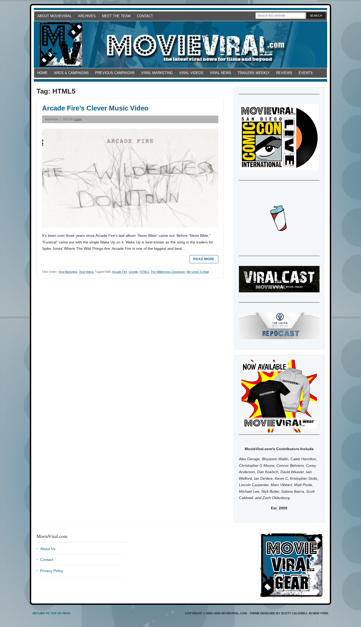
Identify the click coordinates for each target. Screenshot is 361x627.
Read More (203, 259)
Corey (78, 119)
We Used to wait (198, 271)
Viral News (220, 73)
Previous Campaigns (115, 73)
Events (306, 73)
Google (133, 271)
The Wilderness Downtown (168, 271)
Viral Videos (191, 73)
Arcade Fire (119, 271)
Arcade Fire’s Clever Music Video (95, 108)
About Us (47, 549)
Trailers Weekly (254, 73)
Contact (145, 16)
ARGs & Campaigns (71, 73)
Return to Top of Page (51, 613)
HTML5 (144, 271)
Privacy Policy (51, 571)
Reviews (284, 73)
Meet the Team (116, 16)
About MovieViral (54, 16)
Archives (87, 16)
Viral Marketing (157, 73)
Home (42, 73)
